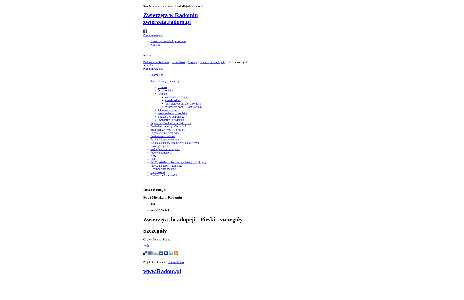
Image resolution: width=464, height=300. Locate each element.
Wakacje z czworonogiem (165, 149)
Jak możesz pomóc (168, 110)
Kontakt (155, 44)
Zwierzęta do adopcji (212, 62)
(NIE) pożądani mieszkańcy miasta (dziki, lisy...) (178, 162)
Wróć (146, 245)
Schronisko (178, 62)
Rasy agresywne (159, 146)
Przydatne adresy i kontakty (166, 165)
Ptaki (153, 159)
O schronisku (165, 90)
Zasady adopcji (173, 100)
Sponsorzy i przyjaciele (171, 119)
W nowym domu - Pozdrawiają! (183, 106)
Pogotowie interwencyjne (165, 132)
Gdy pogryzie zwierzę (163, 168)
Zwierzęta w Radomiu (156, 62)
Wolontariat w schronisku (172, 113)
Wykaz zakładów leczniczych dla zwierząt (174, 142)
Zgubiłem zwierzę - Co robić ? (167, 129)
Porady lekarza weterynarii (165, 139)
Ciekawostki (157, 172)
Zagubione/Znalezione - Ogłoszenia (170, 123)
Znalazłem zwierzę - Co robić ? (168, 126)
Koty (153, 155)
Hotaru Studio (176, 262)
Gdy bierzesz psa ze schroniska (183, 103)
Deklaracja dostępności (163, 175)
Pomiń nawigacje (153, 35)
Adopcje (192, 62)
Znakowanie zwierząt (162, 136)
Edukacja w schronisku (171, 116)
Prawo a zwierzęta (160, 152)
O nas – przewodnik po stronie (168, 41)
